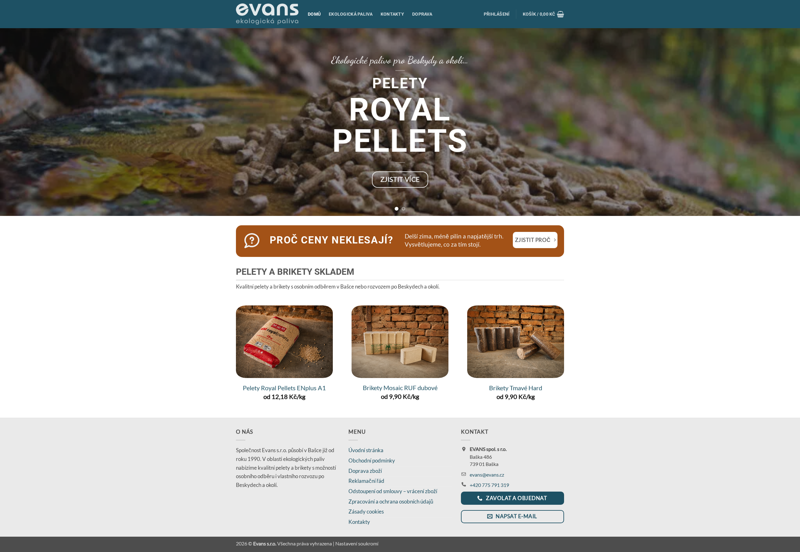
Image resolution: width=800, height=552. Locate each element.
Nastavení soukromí (356, 543)
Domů (314, 14)
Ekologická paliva (350, 14)
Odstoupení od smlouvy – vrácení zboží (392, 491)
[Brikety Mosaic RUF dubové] (400, 341)
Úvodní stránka (365, 450)
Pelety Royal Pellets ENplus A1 (284, 387)
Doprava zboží (365, 471)
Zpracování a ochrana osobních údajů (390, 501)
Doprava (422, 14)
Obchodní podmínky (371, 460)
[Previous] (23, 122)
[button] (497, 14)
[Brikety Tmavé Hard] (515, 341)
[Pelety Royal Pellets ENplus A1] (284, 341)
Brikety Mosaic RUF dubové (400, 387)
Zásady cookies (366, 511)
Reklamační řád (366, 481)
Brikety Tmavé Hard (515, 387)
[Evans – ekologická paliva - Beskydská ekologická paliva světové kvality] (267, 14)
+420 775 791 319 (489, 485)
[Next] (776, 122)
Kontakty (392, 14)
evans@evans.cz (487, 475)
